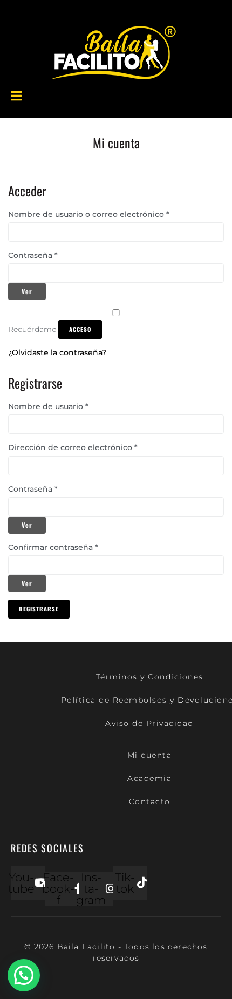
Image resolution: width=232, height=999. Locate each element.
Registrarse (39, 608)
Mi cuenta (149, 755)
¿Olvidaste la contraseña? (57, 352)
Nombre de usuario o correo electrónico (98, 214)
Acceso (80, 329)
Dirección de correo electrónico (82, 447)
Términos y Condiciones (149, 677)
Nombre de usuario (57, 406)
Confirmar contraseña (53, 547)
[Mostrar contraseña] (27, 291)
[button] (24, 975)
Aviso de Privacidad (149, 723)
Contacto (149, 801)
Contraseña (42, 255)
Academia (149, 778)
